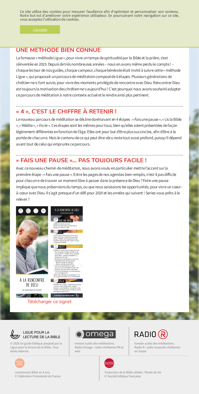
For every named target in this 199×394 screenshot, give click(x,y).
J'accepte (40, 29)
